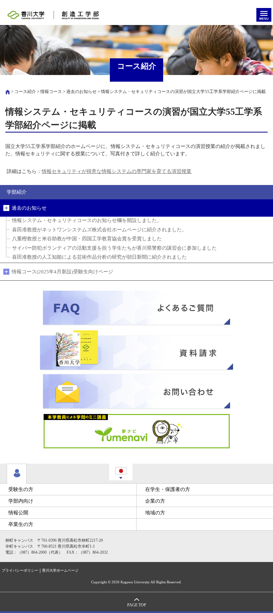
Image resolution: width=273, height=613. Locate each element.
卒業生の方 (20, 524)
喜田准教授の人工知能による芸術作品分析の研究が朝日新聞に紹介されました (99, 257)
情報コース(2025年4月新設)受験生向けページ (62, 271)
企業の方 (155, 501)
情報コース (51, 91)
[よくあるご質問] (136, 308)
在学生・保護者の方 (167, 489)
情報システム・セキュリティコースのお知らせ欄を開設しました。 (87, 220)
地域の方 (155, 512)
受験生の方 (20, 489)
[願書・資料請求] (136, 350)
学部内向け (20, 501)
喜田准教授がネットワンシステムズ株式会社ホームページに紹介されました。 (99, 229)
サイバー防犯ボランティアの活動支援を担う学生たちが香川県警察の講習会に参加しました (114, 248)
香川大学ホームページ (60, 570)
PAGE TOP (136, 605)
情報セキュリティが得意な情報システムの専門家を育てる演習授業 (116, 171)
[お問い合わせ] (136, 391)
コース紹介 (25, 91)
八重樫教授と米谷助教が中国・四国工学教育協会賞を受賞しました (87, 238)
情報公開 (18, 512)
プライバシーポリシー (20, 570)
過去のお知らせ (81, 91)
